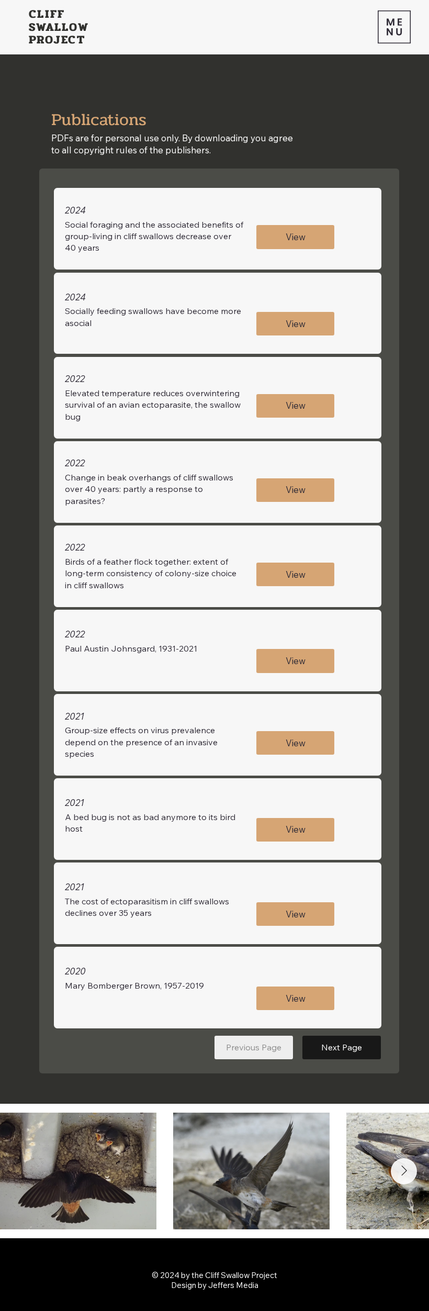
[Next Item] (404, 1171)
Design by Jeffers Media (214, 1285)
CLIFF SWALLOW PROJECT (59, 27)
